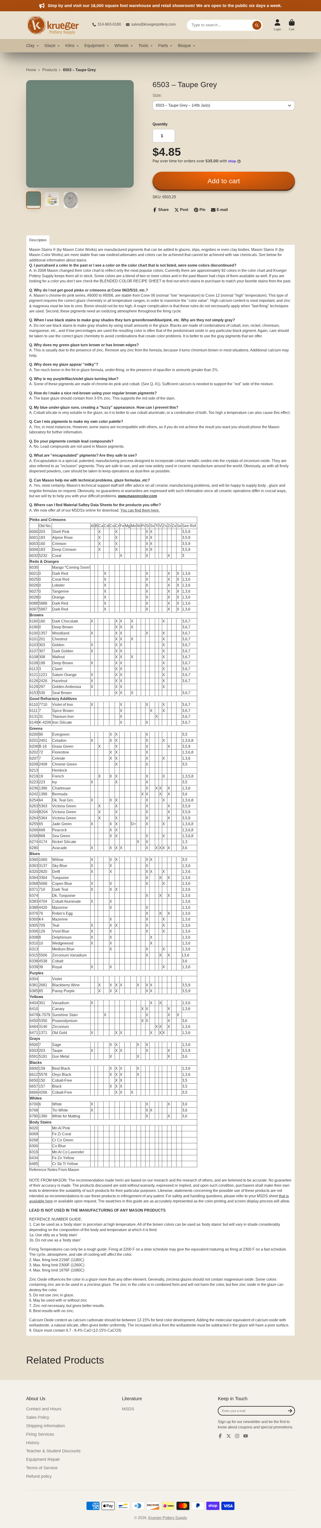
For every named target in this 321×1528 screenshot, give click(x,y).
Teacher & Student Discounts (53, 1451)
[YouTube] (245, 1436)
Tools (143, 45)
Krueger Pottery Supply (167, 1518)
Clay (30, 45)
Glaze (49, 45)
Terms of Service (42, 1468)
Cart (292, 25)
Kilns (69, 45)
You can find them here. (140, 510)
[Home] (55, 25)
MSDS (128, 1409)
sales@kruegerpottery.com (153, 24)
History (32, 1442)
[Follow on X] (228, 1436)
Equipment (94, 45)
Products (49, 70)
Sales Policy (37, 1417)
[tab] (38, 240)
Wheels (121, 45)
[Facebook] (220, 1436)
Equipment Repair (43, 1459)
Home (31, 70)
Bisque (184, 45)
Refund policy (39, 1476)
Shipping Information (45, 1425)
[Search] (256, 25)
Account (277, 25)
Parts (163, 45)
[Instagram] (237, 1436)
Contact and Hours (43, 1409)
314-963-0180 (109, 24)
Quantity (160, 124)
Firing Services (40, 1434)
